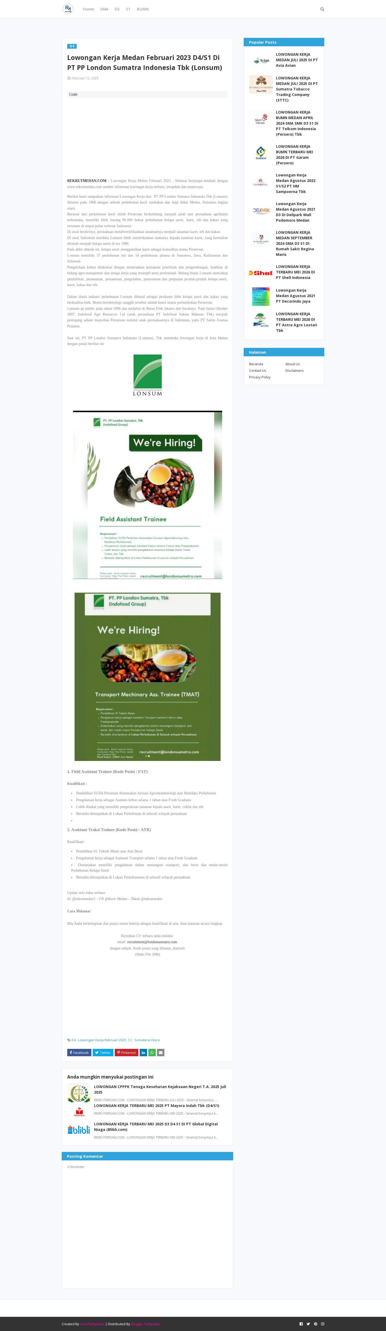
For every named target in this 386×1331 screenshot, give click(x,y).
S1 (130, 1040)
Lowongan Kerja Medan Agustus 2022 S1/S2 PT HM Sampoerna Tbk (295, 183)
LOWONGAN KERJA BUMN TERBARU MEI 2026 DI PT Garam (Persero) (294, 154)
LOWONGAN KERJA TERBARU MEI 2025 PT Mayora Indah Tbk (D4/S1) (156, 1105)
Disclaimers (294, 370)
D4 (74, 1040)
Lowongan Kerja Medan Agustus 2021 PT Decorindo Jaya (295, 296)
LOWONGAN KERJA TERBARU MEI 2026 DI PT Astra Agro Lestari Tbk (296, 322)
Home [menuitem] (88, 9)
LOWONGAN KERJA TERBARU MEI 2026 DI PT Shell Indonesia (295, 272)
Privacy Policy (260, 377)
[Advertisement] (147, 137)
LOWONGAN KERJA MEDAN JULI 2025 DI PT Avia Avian (297, 60)
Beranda (256, 364)
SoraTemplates (92, 1324)
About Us (292, 364)
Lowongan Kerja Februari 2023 (102, 1040)
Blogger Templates (146, 1324)
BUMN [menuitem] (143, 9)
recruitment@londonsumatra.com (152, 942)
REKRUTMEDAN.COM (86, 181)
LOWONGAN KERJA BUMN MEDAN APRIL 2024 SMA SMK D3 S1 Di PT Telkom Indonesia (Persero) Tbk (297, 123)
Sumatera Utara (147, 1040)
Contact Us (257, 370)
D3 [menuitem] (117, 9)
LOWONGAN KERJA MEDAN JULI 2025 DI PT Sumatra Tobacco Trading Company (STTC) (297, 89)
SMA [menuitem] (104, 9)
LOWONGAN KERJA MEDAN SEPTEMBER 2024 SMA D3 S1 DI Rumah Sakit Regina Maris (295, 243)
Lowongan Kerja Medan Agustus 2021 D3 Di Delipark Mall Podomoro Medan (295, 212)
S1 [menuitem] (128, 9)
